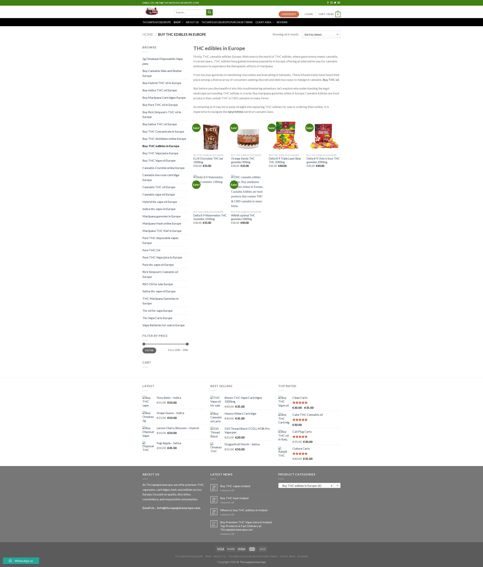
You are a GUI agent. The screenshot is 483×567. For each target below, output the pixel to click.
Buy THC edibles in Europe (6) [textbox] (307, 485)
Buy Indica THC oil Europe (159, 90)
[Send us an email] (339, 3)
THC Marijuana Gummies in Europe (160, 301)
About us (192, 22)
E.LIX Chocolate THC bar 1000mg (208, 160)
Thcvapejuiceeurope (156, 22)
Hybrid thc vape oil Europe (159, 201)
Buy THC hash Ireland (234, 498)
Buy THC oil (331, 79)
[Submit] (209, 12)
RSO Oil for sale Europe (157, 284)
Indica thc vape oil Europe (158, 209)
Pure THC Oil (151, 250)
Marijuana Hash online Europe (161, 223)
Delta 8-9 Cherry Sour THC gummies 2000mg (323, 160)
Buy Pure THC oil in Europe (160, 104)
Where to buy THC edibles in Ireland (243, 510)
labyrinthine (235, 111)
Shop (177, 22)
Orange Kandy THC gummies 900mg (243, 160)
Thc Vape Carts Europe (157, 318)
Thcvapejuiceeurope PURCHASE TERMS (227, 22)
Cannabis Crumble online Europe (163, 168)
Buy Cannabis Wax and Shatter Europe (162, 73)
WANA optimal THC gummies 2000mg (243, 217)
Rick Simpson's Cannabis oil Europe (160, 274)
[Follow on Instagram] (331, 3)
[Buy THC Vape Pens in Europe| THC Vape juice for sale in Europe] (155, 12)
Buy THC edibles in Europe (160, 146)
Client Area (263, 22)
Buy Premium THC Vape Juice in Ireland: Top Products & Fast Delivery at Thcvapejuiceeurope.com (246, 525)
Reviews (282, 22)
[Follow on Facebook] (328, 3)
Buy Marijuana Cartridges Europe (164, 97)
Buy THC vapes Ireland (235, 486)
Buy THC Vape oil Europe (158, 160)
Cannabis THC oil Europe (158, 187)
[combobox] (309, 485)
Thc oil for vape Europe (157, 310)
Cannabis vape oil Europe (158, 194)
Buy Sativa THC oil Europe (159, 124)
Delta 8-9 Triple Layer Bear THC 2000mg (285, 160)
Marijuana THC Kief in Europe (162, 230)
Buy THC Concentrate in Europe (163, 131)
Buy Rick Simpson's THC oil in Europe (161, 114)
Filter (149, 350)
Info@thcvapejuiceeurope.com (178, 508)
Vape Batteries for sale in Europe (163, 325)
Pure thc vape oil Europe (158, 264)
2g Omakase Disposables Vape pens (162, 61)
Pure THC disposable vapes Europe (160, 240)
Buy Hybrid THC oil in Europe (161, 83)
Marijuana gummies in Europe (161, 216)
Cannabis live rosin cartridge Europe (160, 177)
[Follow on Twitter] (335, 3)
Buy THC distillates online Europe (164, 138)
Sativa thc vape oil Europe (158, 291)
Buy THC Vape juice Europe (160, 153)
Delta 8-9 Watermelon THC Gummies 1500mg (210, 217)
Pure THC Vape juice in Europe (162, 257)
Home (147, 34)
